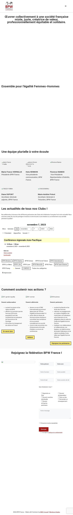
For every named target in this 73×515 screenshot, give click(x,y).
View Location (8, 253)
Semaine (10, 229)
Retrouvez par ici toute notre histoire (16, 142)
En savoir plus (8, 331)
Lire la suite (7, 255)
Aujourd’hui (17, 233)
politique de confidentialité (55, 432)
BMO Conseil (44, 512)
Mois (4, 229)
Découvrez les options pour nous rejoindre (54, 132)
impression (6, 273)
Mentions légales (54, 512)
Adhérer (30, 337)
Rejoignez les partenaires (61, 343)
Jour (16, 229)
